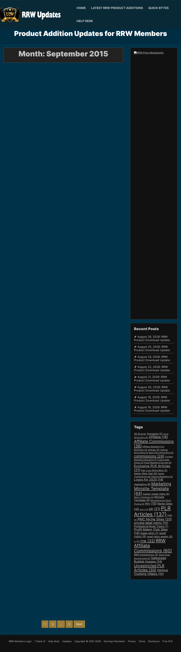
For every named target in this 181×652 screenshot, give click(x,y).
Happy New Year (145, 473)
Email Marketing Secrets (157, 462)
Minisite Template (149, 498)
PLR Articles (152, 511)
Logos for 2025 (148, 479)
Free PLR (167, 641)
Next (79, 624)
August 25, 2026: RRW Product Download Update (152, 348)
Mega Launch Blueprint (78, 590)
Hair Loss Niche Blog (154, 470)
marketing (142, 484)
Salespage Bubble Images (150, 559)
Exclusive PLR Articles (152, 468)
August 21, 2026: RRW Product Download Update (152, 378)
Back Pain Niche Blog (161, 452)
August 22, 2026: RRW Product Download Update (152, 368)
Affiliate (158, 437)
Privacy (132, 641)
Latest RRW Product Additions (117, 8)
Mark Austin (48, 132)
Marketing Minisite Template (152, 488)
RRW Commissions (146, 554)
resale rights (149, 533)
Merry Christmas (144, 497)
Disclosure (154, 641)
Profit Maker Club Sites (151, 531)
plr (154, 509)
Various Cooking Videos (151, 572)
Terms (142, 641)
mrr (151, 503)
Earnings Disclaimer (114, 641)
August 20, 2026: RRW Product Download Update (152, 388)
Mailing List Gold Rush (45, 590)
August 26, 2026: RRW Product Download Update (152, 338)
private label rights (151, 523)
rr (137, 541)
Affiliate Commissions (154, 443)
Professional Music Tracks (151, 526)
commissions (149, 456)
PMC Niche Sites (155, 519)
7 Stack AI (39, 641)
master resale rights (156, 493)
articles (154, 449)
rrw (147, 540)
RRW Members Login (20, 641)
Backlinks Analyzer (15, 590)
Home (81, 8)
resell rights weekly (160, 536)
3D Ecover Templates (148, 433)
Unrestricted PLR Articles (149, 567)
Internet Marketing (162, 476)
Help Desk (85, 21)
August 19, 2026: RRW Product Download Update (152, 399)
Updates (67, 641)
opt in (144, 509)
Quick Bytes (158, 8)
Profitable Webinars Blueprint (26, 596)
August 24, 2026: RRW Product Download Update (152, 358)
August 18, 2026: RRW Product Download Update (152, 409)
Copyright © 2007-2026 (87, 641)
